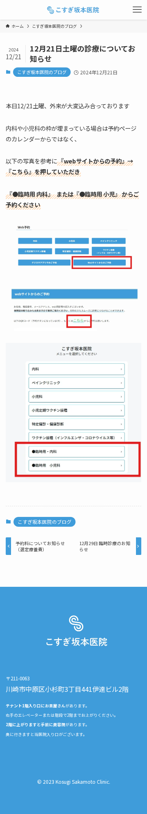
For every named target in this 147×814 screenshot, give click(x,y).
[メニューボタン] (137, 10)
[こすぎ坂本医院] (73, 10)
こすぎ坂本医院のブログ (42, 72)
